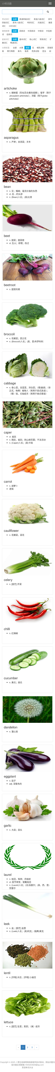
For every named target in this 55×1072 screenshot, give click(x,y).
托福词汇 (41, 23)
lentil (7, 972)
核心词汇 (33, 39)
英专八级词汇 (18, 23)
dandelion (10, 727)
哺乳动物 (40, 48)
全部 (15, 19)
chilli (7, 628)
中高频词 (31, 31)
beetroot (9, 284)
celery (8, 579)
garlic (7, 825)
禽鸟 (19, 51)
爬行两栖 (11, 51)
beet (7, 235)
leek (7, 923)
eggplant (10, 776)
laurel (7, 874)
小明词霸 (7, 3)
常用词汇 (43, 39)
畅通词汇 (14, 43)
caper (8, 432)
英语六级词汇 (39, 19)
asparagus (11, 137)
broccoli (9, 334)
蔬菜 (28, 48)
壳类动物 (35, 51)
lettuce (8, 1022)
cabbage (10, 383)
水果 (21, 48)
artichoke (10, 88)
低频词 (9, 34)
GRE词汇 (13, 26)
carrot (8, 481)
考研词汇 (31, 23)
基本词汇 (23, 39)
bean (7, 186)
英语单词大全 (27, 1067)
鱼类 (26, 51)
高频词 (22, 31)
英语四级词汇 (25, 19)
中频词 (40, 31)
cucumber (11, 678)
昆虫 (44, 51)
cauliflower (11, 530)
